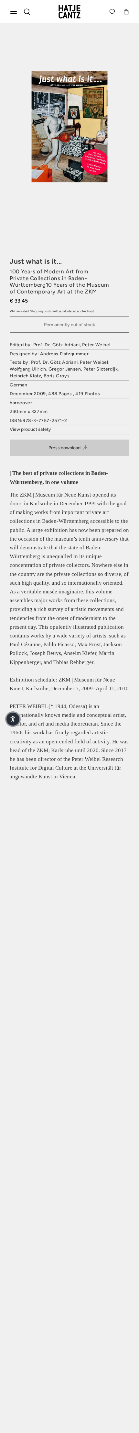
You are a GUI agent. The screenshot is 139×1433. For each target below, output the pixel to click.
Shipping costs (41, 311)
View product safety (30, 429)
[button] (13, 719)
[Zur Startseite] (69, 12)
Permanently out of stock (69, 324)
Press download (64, 448)
